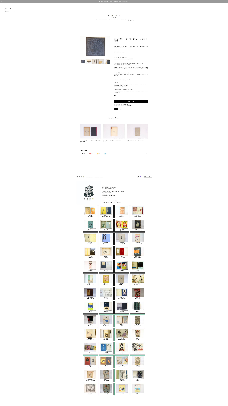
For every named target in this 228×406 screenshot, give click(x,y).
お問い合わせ (123, 20)
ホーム (96, 20)
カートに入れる (131, 101)
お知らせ (110, 20)
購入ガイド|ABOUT (103, 20)
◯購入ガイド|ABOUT (117, 202)
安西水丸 (138, 393)
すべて (83, 153)
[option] (95, 47)
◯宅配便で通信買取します (107, 202)
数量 (115, 95)
